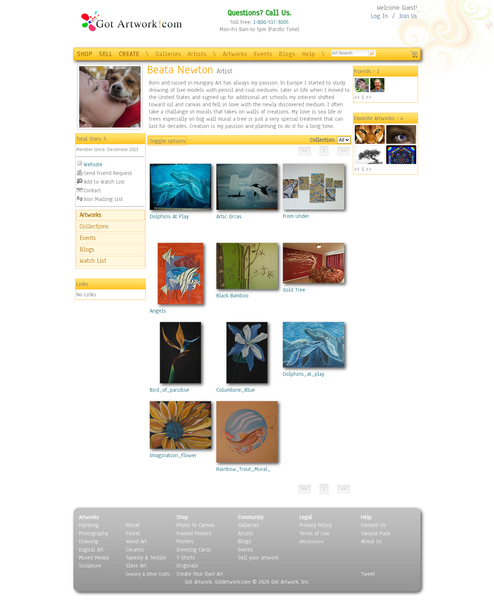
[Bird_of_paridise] (180, 354)
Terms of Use (314, 533)
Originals (187, 565)
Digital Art (91, 549)
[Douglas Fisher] (377, 90)
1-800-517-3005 (271, 22)
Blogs (287, 54)
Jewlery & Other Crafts (148, 574)
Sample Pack (375, 533)
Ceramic (135, 549)
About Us (371, 541)
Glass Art (136, 565)
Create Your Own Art (199, 573)
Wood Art (136, 541)
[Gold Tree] (313, 264)
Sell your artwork (258, 557)
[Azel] (362, 90)
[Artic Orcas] (247, 188)
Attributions (311, 541)
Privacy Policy (315, 525)
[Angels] (180, 275)
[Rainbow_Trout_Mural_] (247, 433)
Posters (184, 541)
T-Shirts (185, 557)
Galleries (168, 54)
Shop (182, 517)
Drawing (88, 541)
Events (263, 54)
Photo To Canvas (195, 525)
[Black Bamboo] (247, 267)
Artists (197, 54)
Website (93, 164)
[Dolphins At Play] (180, 188)
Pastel (133, 533)
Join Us (408, 16)
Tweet (368, 573)
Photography (93, 533)
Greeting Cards (193, 549)
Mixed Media (94, 557)
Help (308, 54)
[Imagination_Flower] (180, 426)
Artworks (235, 54)
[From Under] (313, 188)
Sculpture (90, 565)
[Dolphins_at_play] (313, 346)
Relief (133, 525)
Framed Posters (194, 533)
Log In (379, 16)
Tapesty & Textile (146, 557)
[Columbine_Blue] (247, 354)
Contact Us (373, 525)
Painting (89, 525)
